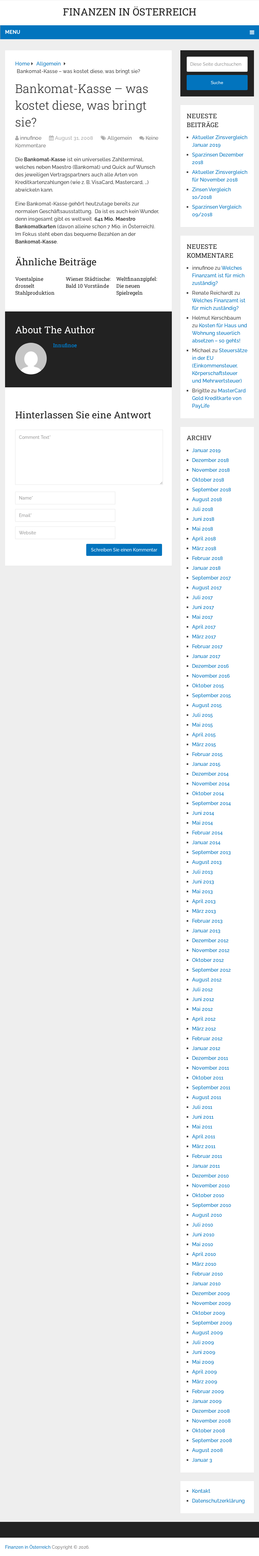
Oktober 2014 (208, 793)
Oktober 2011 (207, 1078)
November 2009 (211, 1303)
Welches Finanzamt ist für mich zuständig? (218, 275)
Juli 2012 (202, 990)
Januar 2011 (206, 1166)
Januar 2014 (206, 843)
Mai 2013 (202, 892)
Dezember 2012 (210, 941)
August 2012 (207, 980)
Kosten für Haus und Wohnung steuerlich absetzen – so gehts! (219, 333)
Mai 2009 (203, 1362)
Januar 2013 (206, 931)
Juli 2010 (202, 1225)
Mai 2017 (202, 617)
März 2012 (204, 1029)
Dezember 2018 (210, 460)
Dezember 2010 (210, 1176)
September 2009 (212, 1323)
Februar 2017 (207, 646)
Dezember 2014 (210, 774)
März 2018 (204, 548)
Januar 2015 (206, 764)
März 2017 (204, 637)
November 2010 (211, 1186)
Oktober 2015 (208, 686)
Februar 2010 (207, 1274)
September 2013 (211, 852)
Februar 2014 (207, 833)
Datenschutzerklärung (218, 1501)
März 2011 (203, 1146)
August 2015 (207, 705)
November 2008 (211, 1421)
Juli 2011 (202, 1107)
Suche (217, 82)
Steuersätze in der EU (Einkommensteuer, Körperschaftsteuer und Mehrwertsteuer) (219, 365)
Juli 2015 (202, 715)
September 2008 (212, 1440)
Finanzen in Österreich (129, 11)
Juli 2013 (202, 872)
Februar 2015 (207, 754)
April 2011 (203, 1137)
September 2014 (211, 803)
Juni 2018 (203, 519)
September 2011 (211, 1088)
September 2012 (211, 970)
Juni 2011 (203, 1117)
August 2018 (207, 499)
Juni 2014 (203, 813)
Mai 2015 (202, 725)
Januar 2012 (206, 1048)
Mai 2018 (202, 529)
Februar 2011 (207, 1156)
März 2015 (204, 744)
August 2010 (207, 1215)
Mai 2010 (202, 1244)
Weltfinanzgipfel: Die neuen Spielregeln (136, 285)
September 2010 (211, 1205)
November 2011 (210, 1068)
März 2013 (204, 911)
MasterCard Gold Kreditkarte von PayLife (219, 398)
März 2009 (204, 1382)
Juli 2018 (202, 509)
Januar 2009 (206, 1401)
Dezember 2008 (211, 1411)
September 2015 (211, 695)
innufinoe (30, 138)
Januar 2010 (206, 1284)
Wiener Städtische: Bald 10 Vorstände (88, 282)
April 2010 (204, 1254)
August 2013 (207, 862)
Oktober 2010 (208, 1195)
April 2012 (204, 1019)
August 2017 (207, 588)
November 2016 (211, 676)
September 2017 (211, 578)
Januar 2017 (206, 656)
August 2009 (207, 1333)
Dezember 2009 (211, 1293)
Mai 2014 (202, 823)
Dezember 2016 (210, 666)
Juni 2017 (203, 607)
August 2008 (207, 1450)
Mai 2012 (202, 1009)
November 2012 (211, 950)
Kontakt (201, 1491)
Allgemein (119, 138)
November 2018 (211, 470)
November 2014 (211, 784)
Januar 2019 (206, 450)
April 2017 (204, 627)
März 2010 (204, 1264)
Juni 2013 (203, 882)
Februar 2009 (208, 1391)
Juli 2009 (203, 1342)
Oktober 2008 (208, 1431)
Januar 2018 (206, 568)
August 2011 (206, 1097)
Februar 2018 (207, 558)
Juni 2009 (203, 1352)
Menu (12, 32)
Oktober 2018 (208, 480)
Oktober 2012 (208, 960)
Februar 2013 (207, 921)
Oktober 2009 (208, 1313)
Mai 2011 (202, 1127)
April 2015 (204, 735)
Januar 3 (202, 1460)
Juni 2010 (203, 1235)
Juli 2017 (202, 597)
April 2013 (204, 901)
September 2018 (211, 490)
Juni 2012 (203, 999)
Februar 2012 (207, 1039)
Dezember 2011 (210, 1058)
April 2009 (204, 1372)
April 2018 (204, 539)
